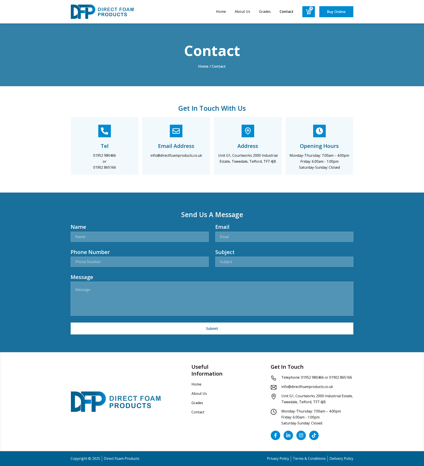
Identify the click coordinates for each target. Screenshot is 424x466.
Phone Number (90, 252)
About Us (242, 11)
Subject (225, 252)
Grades (265, 11)
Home (221, 11)
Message (82, 277)
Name (78, 226)
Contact (286, 11)
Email (222, 226)
